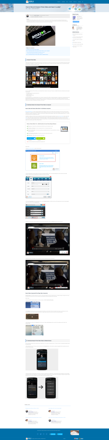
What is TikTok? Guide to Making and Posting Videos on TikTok (57, 417)
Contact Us (45, 430)
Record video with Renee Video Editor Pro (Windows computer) (36, 52)
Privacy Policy (55, 430)
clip (58, 116)
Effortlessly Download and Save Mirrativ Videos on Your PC (33, 417)
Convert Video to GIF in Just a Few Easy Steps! (55, 408)
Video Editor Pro (79, 16)
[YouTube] (44, 434)
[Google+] (47, 434)
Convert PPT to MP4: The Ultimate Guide (77, 40)
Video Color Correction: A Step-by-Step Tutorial (77, 46)
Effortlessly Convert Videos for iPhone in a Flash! (32, 408)
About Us (59, 430)
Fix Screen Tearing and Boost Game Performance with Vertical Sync (78, 37)
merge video (61, 116)
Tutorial (42, 430)
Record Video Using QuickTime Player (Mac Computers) (35, 53)
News (40, 430)
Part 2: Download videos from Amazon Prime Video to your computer (38, 50)
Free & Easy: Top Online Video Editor (78, 44)
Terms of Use (49, 430)
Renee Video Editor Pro (31, 148)
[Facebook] (38, 434)
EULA (52, 430)
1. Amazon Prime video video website (32, 49)
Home (38, 430)
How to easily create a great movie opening (77, 34)
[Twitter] (41, 434)
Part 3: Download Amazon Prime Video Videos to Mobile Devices (37, 54)
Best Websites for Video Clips (77, 42)
